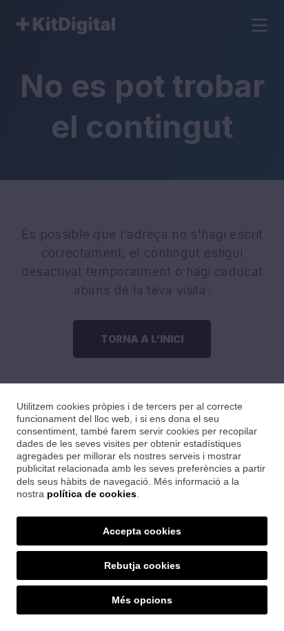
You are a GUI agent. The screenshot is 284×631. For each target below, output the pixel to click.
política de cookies (91, 493)
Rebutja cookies (142, 565)
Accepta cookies (142, 531)
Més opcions (142, 599)
